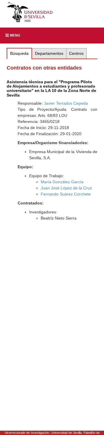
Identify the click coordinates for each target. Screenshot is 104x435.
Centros (76, 53)
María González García (62, 182)
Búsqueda (19, 53)
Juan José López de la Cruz (66, 188)
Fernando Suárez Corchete (66, 194)
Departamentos (49, 53)
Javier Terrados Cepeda (66, 103)
